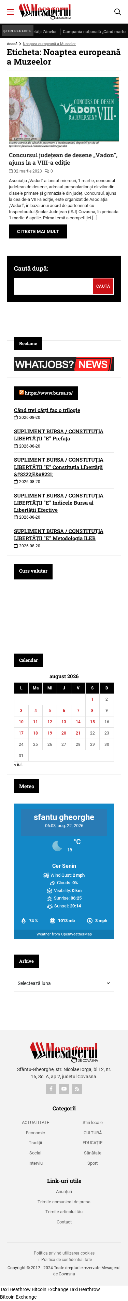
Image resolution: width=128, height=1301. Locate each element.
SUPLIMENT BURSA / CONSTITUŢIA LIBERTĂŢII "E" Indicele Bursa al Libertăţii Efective (58, 502)
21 (78, 733)
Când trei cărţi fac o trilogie (47, 410)
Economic (35, 1132)
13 (63, 722)
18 (35, 733)
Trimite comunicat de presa (64, 1201)
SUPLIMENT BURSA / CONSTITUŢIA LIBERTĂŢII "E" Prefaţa (58, 435)
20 (63, 733)
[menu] (10, 12)
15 (92, 722)
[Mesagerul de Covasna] (45, 11)
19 (49, 733)
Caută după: (31, 268)
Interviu (35, 1163)
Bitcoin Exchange (50, 1289)
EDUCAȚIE (92, 1142)
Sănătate (92, 1152)
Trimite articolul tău (64, 1211)
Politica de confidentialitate (66, 1259)
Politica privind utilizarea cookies (64, 1253)
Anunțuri (64, 1191)
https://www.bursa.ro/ (49, 393)
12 (49, 722)
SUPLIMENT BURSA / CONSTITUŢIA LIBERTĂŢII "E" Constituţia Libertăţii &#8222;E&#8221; (58, 466)
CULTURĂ (93, 1132)
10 (21, 722)
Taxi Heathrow (15, 1289)
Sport (92, 1163)
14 (78, 722)
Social (35, 1152)
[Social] (51, 1089)
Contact (64, 1221)
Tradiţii (35, 1142)
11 (35, 722)
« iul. (18, 764)
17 (21, 733)
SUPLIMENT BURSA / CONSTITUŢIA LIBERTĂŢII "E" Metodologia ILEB (58, 535)
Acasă (12, 44)
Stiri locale (93, 1122)
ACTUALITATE (35, 1122)
